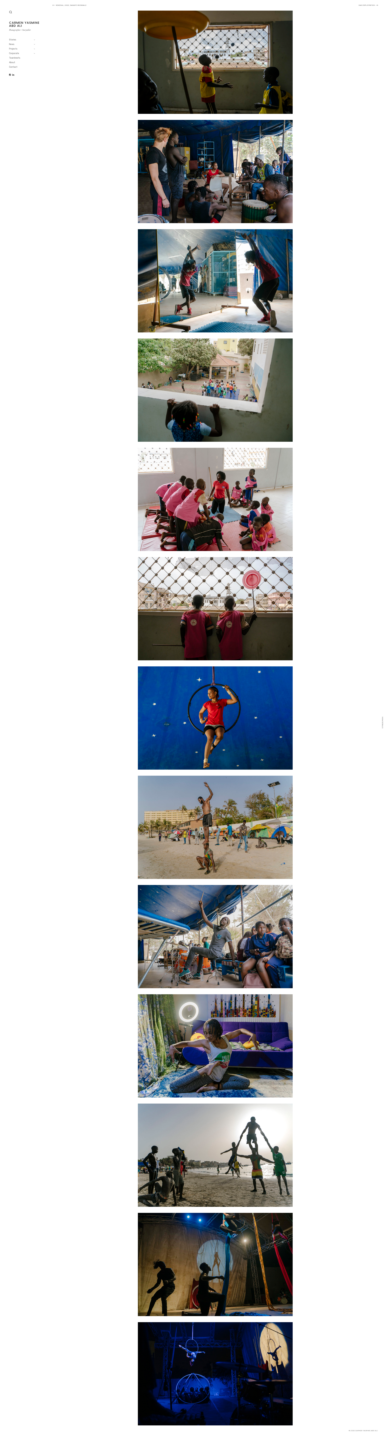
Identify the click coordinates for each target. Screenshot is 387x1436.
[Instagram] (10, 75)
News (11, 44)
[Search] (10, 12)
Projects (13, 49)
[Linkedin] (13, 75)
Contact (13, 67)
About (12, 62)
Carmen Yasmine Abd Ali (24, 24)
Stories (12, 39)
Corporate (14, 53)
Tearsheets (14, 58)
